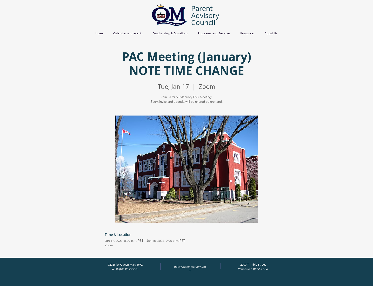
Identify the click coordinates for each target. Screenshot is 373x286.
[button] (170, 33)
